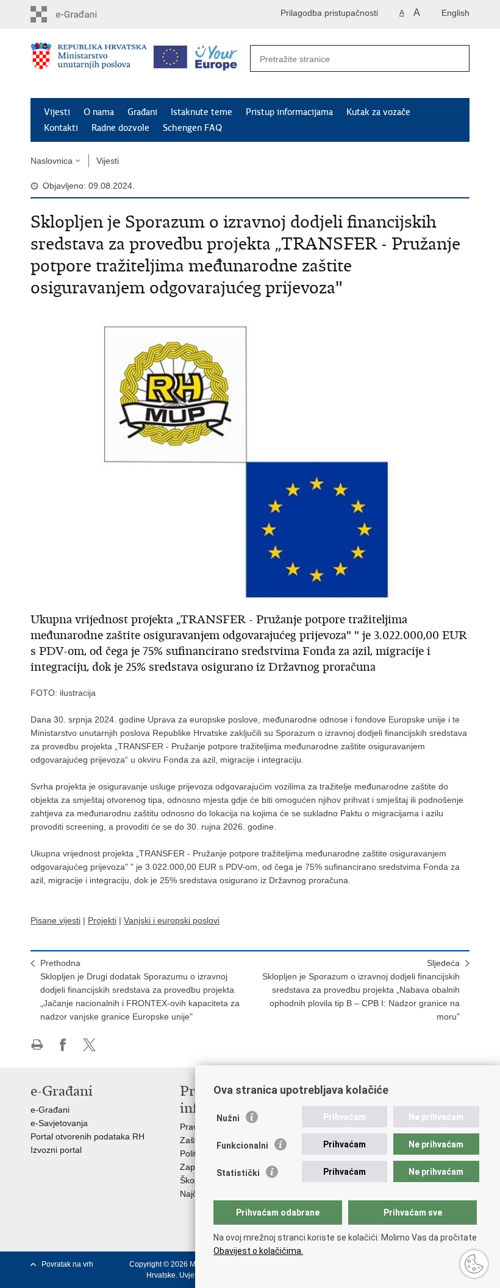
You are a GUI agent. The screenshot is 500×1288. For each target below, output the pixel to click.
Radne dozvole (120, 127)
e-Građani (50, 1110)
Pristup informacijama (289, 112)
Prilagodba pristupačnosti (329, 13)
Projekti (102, 920)
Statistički (238, 1173)
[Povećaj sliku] (250, 453)
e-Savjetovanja (59, 1123)
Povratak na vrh (67, 1264)
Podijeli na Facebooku (63, 1044)
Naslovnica (51, 161)
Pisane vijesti (55, 920)
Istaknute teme (201, 112)
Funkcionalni (242, 1145)
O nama (99, 112)
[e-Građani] (82, 14)
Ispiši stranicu (36, 1044)
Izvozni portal (56, 1150)
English (455, 13)
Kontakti (61, 127)
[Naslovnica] (88, 64)
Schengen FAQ (192, 127)
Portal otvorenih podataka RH (87, 1136)
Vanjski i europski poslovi (172, 920)
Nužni (228, 1118)
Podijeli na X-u (89, 1044)
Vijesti (57, 112)
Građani (142, 112)
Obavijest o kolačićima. (258, 1251)
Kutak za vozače (378, 112)
